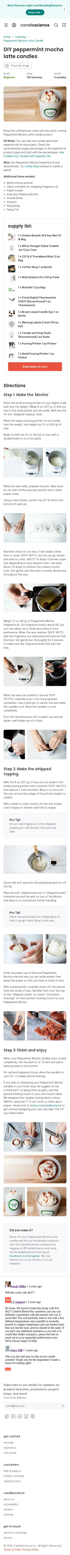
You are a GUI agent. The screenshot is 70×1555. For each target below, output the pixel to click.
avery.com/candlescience (45, 1105)
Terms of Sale (12, 1549)
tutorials (9, 1442)
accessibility (11, 1504)
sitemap (8, 1514)
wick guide (10, 1452)
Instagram (34, 1255)
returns (8, 1537)
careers (8, 1509)
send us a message (15, 1532)
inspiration (10, 1447)
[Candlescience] (35, 25)
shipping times (12, 1481)
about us (9, 1499)
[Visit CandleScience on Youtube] (20, 1416)
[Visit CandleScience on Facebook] (26, 1416)
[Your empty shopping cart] (64, 25)
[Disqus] (35, 1325)
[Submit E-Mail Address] (62, 1405)
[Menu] (6, 25)
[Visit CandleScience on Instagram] (13, 1416)
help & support (12, 1470)
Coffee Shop (32, 166)
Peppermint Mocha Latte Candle (23, 40)
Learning (20, 36)
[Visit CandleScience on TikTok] (7, 1416)
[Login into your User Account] (14, 25)
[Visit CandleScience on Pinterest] (32, 1416)
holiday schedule (14, 1475)
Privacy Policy (30, 1549)
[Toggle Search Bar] (56, 25)
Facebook (16, 1255)
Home (7, 36)
